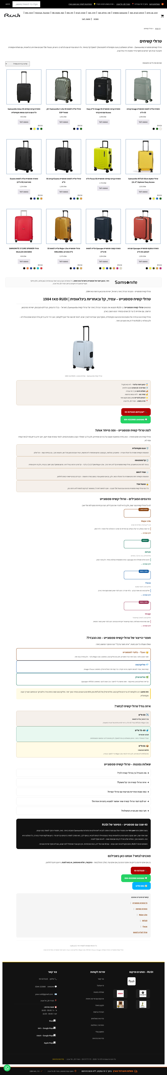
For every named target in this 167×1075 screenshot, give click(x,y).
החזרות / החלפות (97, 1025)
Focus (145, 926)
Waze (51, 1021)
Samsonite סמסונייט (120, 13)
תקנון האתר (99, 1005)
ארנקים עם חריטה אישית (95, 998)
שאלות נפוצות (99, 992)
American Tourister (42, 13)
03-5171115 (43, 979)
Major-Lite (143, 915)
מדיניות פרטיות (98, 1038)
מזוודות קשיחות (141, 909)
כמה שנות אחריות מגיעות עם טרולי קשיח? (127, 791)
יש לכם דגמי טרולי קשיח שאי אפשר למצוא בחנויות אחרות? (119, 801)
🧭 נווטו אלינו (141, 886)
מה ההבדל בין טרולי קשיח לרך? (131, 772)
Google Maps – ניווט (46, 1028)
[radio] (160, 129)
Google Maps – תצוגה (45, 1035)
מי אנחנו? (100, 985)
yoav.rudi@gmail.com (44, 994)
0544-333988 (40, 986)
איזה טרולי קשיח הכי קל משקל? (131, 782)
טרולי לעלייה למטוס (140, 932)
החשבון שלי (99, 1031)
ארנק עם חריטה (152, 13)
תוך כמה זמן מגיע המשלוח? (133, 810)
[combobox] (26, 4)
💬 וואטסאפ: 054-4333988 (135, 419)
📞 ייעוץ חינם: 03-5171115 (136, 412)
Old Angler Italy (58, 13)
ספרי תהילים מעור (104, 13)
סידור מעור (91, 13)
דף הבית (158, 28)
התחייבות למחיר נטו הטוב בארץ (80, 4)
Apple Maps (49, 1043)
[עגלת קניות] (161, 16)
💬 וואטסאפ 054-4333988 (136, 878)
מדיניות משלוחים (97, 1018)
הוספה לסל (143, 122)
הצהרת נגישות (98, 1012)
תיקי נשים (70, 13)
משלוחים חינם (154, 4)
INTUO (144, 920)
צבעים (159, 125)
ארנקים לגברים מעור (137, 13)
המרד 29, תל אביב (123, 4)
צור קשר (101, 979)
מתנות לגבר (86, 19)
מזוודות (96, 19)
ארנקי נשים (29, 13)
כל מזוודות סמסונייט (140, 903)
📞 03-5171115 (140, 870)
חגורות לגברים (80, 13)
